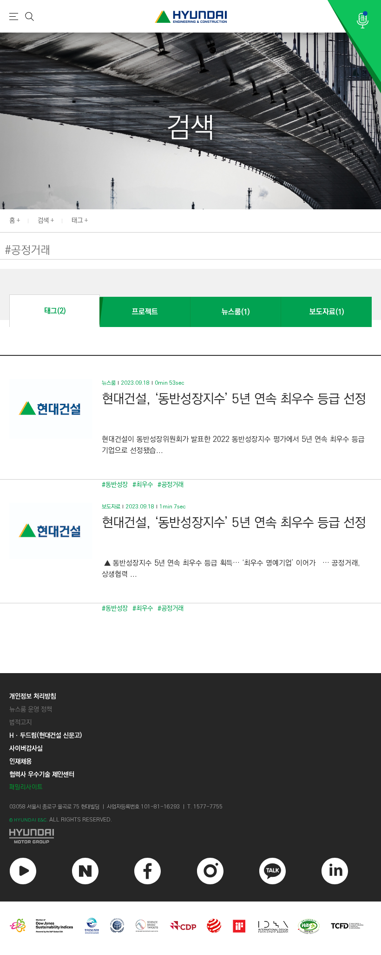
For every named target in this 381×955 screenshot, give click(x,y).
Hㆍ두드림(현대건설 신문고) (45, 735)
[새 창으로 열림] (190, 836)
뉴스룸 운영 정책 (30, 709)
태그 (77, 220)
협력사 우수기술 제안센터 (41, 774)
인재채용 (20, 761)
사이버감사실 (26, 748)
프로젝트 (145, 312)
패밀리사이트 (26, 787)
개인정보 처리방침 (32, 696)
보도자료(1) (326, 312)
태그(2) (55, 311)
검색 (43, 220)
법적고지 (20, 722)
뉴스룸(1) (236, 312)
